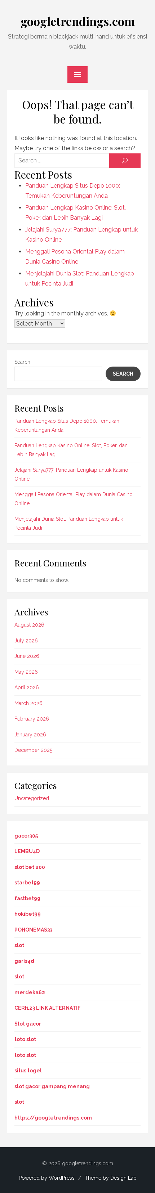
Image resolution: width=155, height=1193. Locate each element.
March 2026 (28, 703)
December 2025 (33, 750)
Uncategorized (31, 798)
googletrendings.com (78, 21)
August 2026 (29, 625)
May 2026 (26, 672)
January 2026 (30, 734)
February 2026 (31, 719)
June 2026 (26, 656)
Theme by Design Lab (111, 1178)
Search (22, 362)
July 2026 (26, 640)
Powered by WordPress (47, 1178)
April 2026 (26, 687)
